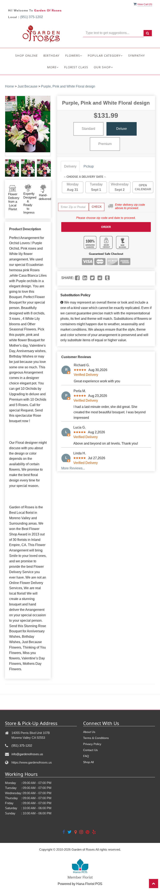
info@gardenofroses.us (27, 754)
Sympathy (136, 56)
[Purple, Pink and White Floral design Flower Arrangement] (12, 168)
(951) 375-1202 (31, 17)
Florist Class (76, 67)
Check (97, 206)
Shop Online (26, 56)
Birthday (51, 56)
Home (9, 86)
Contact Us (90, 750)
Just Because (28, 86)
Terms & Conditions (96, 738)
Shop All (88, 762)
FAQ (86, 756)
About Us (89, 732)
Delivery (70, 166)
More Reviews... (73, 468)
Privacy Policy (92, 744)
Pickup (89, 166)
